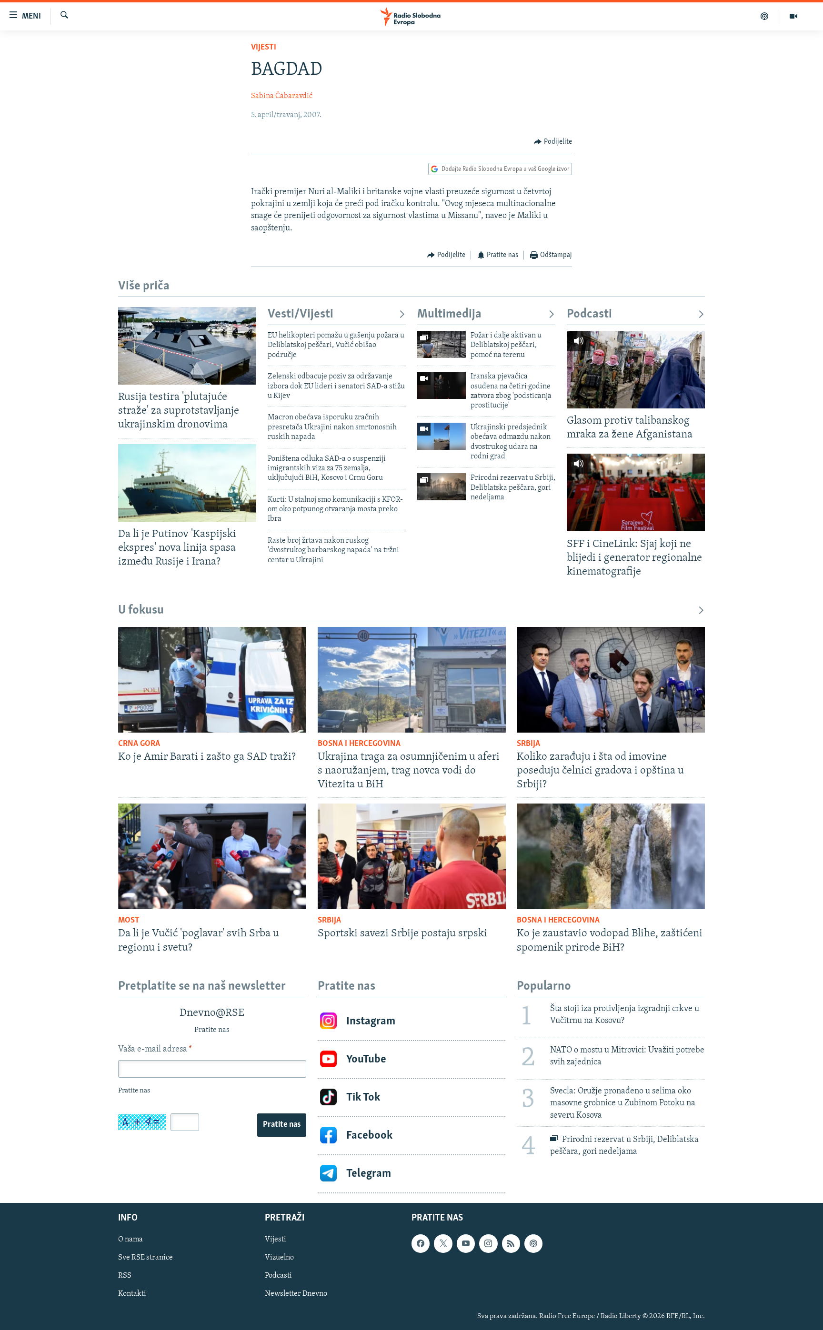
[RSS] (511, 1243)
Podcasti (589, 314)
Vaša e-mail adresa (155, 1049)
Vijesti (263, 47)
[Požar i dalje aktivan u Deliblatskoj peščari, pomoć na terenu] (441, 344)
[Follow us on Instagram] (488, 1243)
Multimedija (449, 314)
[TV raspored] (533, 1243)
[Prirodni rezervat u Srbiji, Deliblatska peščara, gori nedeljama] (441, 486)
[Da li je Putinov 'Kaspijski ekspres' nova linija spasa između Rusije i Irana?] (187, 483)
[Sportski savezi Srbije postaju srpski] (412, 856)
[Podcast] (764, 16)
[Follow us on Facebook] (421, 1243)
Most (129, 920)
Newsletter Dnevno (296, 1294)
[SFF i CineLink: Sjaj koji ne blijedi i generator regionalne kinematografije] (636, 492)
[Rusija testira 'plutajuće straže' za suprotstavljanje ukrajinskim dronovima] (187, 346)
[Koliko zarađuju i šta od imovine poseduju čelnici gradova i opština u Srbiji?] (611, 680)
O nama (130, 1239)
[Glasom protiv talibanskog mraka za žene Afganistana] (636, 369)
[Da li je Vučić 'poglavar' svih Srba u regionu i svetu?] (212, 856)
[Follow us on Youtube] (466, 1243)
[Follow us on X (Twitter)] (443, 1243)
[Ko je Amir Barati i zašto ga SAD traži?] (212, 680)
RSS (124, 1276)
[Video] (793, 16)
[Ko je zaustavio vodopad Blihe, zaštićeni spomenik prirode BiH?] (611, 856)
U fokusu (141, 610)
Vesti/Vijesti (300, 314)
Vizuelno (279, 1257)
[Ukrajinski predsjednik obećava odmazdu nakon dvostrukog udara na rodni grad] (441, 436)
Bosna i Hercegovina (359, 744)
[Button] (553, 142)
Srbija (528, 744)
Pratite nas (282, 1125)
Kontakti (132, 1294)
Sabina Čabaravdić (281, 96)
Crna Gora (139, 744)
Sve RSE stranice (145, 1257)
